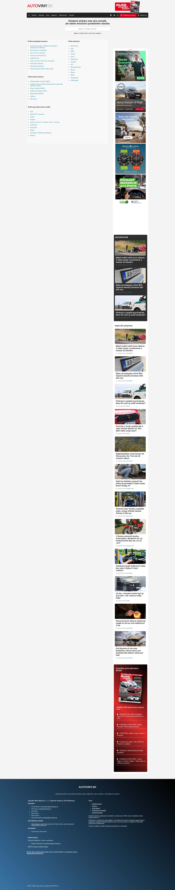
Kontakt (71, 15)
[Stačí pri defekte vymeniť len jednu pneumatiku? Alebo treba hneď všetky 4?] (130, 478)
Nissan (73, 70)
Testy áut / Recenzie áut (38, 55)
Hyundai (73, 62)
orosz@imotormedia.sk (44, 809)
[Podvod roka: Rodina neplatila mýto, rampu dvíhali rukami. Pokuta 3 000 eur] (130, 506)
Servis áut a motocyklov (37, 53)
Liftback (32, 119)
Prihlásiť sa (143, 15)
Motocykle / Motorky (36, 63)
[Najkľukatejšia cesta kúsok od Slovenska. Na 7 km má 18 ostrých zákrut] (130, 451)
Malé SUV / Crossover (37, 114)
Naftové (32, 96)
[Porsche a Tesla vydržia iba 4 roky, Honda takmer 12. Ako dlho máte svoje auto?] (130, 423)
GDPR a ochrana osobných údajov (38, 846)
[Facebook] (111, 15)
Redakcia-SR (130, 488)
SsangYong (74, 78)
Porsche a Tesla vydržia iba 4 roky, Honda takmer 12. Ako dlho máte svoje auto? (129, 428)
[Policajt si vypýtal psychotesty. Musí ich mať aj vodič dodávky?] (130, 310)
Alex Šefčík (129, 265)
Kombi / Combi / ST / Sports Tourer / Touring (44, 122)
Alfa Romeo (74, 46)
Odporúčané (63, 15)
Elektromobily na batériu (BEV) (40, 81)
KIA (72, 64)
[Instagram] (118, 15)
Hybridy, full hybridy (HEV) (38, 91)
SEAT (72, 75)
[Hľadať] (29, 15)
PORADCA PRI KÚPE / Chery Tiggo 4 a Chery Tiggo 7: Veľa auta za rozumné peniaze (131, 761)
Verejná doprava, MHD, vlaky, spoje (41, 69)
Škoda (73, 72)
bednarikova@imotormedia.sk (49, 806)
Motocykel (33, 127)
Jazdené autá (34, 58)
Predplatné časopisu (129, 15)
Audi (72, 48)
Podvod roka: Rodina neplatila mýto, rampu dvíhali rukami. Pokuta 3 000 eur (130, 511)
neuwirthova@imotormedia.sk (52, 843)
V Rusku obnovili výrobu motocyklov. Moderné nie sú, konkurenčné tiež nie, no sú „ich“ (129, 539)
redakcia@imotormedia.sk (50, 817)
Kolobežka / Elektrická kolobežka (40, 133)
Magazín (54, 15)
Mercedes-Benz (76, 67)
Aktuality (41, 15)
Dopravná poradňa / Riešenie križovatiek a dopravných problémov (44, 46)
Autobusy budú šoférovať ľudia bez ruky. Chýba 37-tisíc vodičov (130, 568)
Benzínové (33, 99)
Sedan (32, 117)
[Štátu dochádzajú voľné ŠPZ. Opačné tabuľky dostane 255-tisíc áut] (130, 282)
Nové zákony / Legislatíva (38, 50)
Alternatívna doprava (37, 66)
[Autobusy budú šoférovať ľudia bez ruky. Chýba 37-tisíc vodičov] (130, 563)
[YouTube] (114, 15)
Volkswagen (74, 80)
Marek (128, 317)
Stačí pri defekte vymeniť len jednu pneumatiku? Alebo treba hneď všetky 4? (130, 483)
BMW (72, 51)
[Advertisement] (130, 218)
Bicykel (32, 135)
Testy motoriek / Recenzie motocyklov (42, 61)
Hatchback (33, 125)
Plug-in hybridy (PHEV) (37, 88)
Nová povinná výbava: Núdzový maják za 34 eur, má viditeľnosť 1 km (131, 623)
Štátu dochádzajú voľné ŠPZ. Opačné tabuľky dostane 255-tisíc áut (129, 287)
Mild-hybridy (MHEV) (37, 93)
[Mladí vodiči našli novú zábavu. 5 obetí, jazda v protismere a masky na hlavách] (130, 255)
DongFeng (74, 59)
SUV (31, 111)
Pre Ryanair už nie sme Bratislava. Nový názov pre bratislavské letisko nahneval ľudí (129, 651)
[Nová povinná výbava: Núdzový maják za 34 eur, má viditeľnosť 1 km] (130, 618)
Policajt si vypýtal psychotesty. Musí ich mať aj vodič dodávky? (131, 314)
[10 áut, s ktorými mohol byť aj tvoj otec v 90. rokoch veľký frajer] (130, 590)
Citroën (73, 54)
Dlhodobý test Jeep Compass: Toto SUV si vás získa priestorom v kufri (130, 716)
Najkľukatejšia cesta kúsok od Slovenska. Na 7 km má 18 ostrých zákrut (130, 456)
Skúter (32, 130)
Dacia (72, 56)
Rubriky (34, 15)
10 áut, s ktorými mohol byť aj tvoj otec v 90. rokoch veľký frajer (129, 595)
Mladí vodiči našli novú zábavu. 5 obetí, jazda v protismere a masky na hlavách (130, 260)
